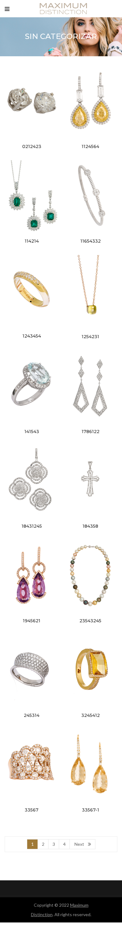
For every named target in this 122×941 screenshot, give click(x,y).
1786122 (90, 431)
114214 (32, 241)
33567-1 (90, 810)
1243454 (32, 336)
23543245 (90, 621)
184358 (90, 526)
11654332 (90, 241)
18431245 (32, 526)
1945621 (31, 621)
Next (79, 844)
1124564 (90, 146)
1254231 (90, 336)
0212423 (31, 146)
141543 (31, 431)
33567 (31, 810)
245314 (31, 715)
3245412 (90, 715)
